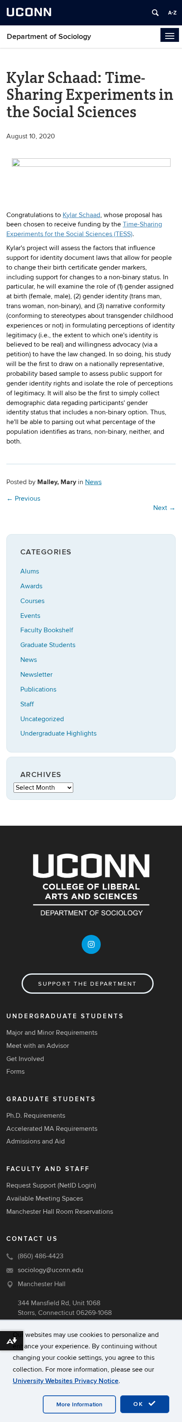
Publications (38, 689)
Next (164, 508)
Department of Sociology (49, 36)
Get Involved (25, 1059)
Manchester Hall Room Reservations (59, 1211)
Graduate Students (47, 645)
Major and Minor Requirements (51, 1032)
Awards (31, 586)
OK (139, 1404)
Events (30, 616)
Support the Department (87, 983)
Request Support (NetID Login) (51, 1185)
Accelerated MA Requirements (51, 1128)
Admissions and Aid (35, 1141)
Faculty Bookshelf (46, 630)
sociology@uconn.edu (50, 1270)
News (93, 482)
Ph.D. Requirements (35, 1115)
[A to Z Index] (172, 12)
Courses (32, 601)
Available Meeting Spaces (44, 1198)
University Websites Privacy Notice (66, 1381)
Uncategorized (42, 719)
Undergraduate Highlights (58, 733)
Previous (23, 498)
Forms (15, 1071)
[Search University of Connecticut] (155, 12)
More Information (79, 1404)
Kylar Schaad (81, 215)
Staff (27, 704)
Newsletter (36, 674)
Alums (29, 571)
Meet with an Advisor (37, 1046)
